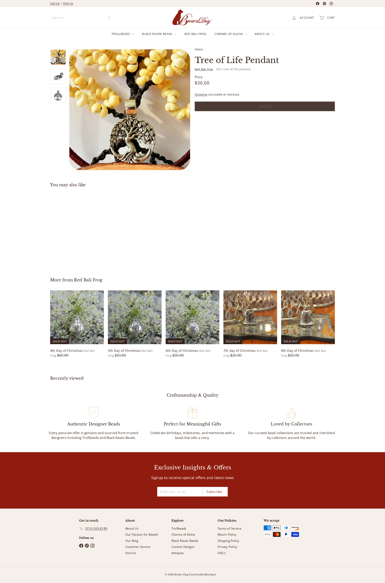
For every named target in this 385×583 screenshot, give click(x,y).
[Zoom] (129, 109)
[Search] (109, 17)
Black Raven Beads (157, 34)
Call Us (55, 3)
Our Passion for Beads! (141, 534)
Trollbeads (121, 34)
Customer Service (137, 547)
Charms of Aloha (229, 34)
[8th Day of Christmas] (308, 324)
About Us (263, 34)
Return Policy (227, 534)
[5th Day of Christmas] (135, 324)
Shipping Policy (228, 541)
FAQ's (222, 553)
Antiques (177, 553)
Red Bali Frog (195, 34)
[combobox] (82, 17)
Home (199, 49)
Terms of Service (229, 528)
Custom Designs (182, 547)
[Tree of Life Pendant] (72, 229)
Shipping (201, 94)
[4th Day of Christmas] (77, 324)
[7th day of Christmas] (250, 324)
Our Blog (131, 541)
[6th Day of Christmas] (192, 324)
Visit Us (68, 3)
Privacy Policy (227, 547)
